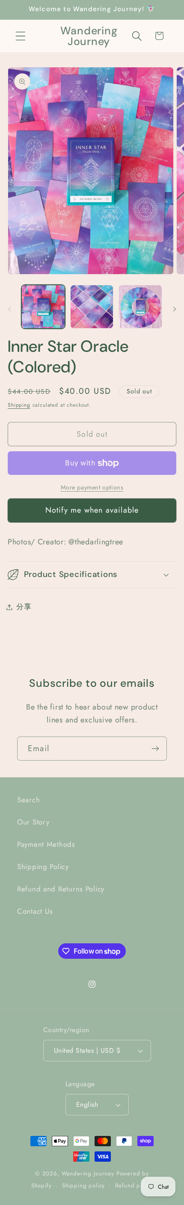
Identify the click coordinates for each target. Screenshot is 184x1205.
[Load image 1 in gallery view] (43, 307)
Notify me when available (92, 510)
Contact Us (35, 911)
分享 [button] (23, 606)
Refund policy (134, 1185)
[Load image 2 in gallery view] (92, 307)
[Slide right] (174, 309)
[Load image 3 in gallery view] (140, 307)
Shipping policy (83, 1185)
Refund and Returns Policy (60, 889)
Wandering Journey (88, 1173)
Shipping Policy (43, 866)
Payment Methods (46, 844)
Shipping (19, 405)
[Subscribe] (155, 749)
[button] (20, 35)
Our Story (33, 822)
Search (28, 799)
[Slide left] (9, 309)
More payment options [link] (92, 487)
